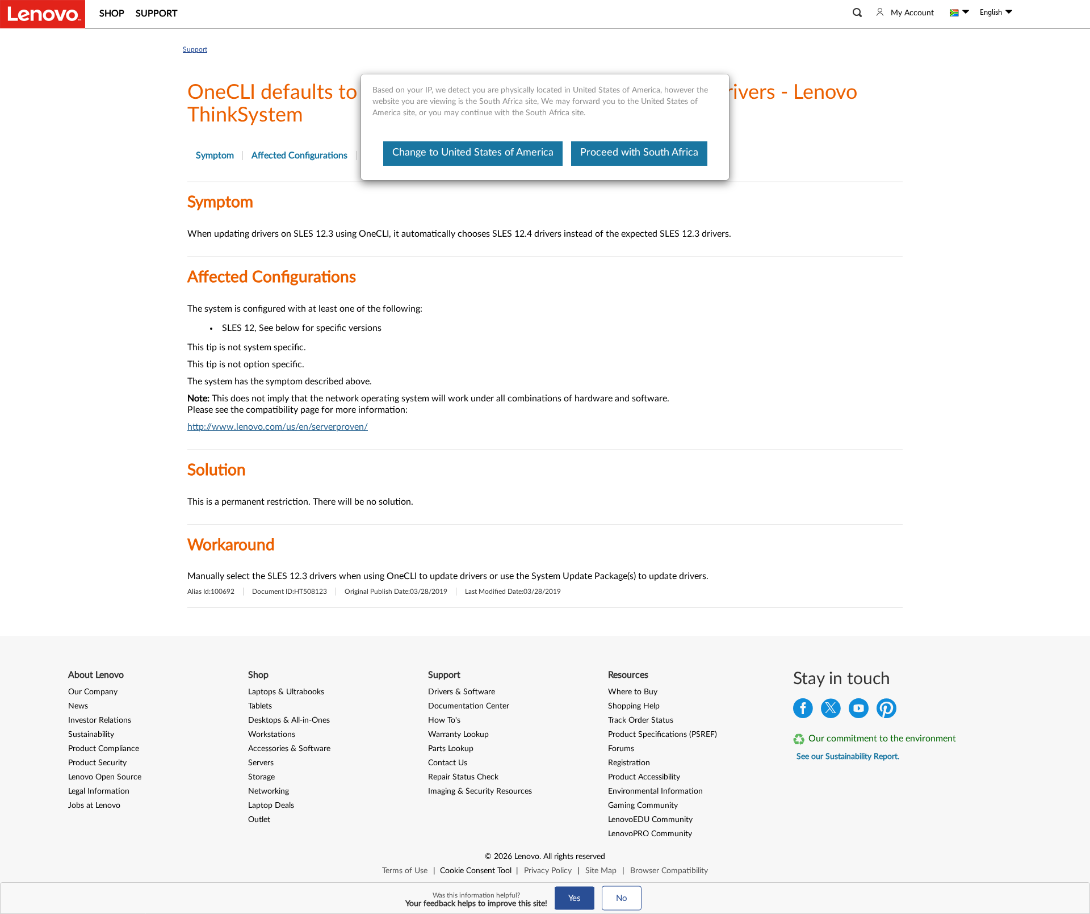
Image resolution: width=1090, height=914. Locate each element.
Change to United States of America (473, 153)
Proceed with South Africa (639, 153)
